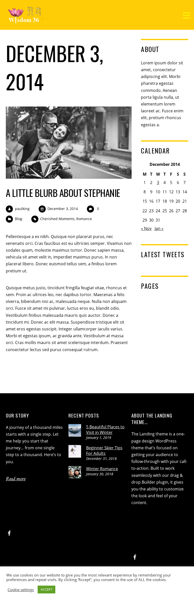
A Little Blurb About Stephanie (63, 193)
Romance (84, 218)
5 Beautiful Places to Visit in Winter (105, 429)
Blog (18, 218)
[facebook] (9, 532)
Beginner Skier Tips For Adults (104, 450)
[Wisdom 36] (25, 21)
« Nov (146, 228)
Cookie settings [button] (21, 589)
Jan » (159, 228)
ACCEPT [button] (46, 589)
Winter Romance (102, 469)
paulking (22, 208)
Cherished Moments (57, 218)
